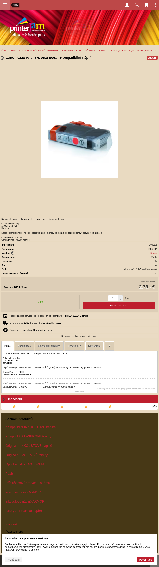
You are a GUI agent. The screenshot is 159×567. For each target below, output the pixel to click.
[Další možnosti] (155, 5)
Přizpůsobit (13, 559)
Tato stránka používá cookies (26, 538)
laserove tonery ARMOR (23, 492)
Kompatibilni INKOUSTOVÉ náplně (30, 427)
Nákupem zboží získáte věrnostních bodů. (31, 330)
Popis (7, 346)
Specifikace (24, 346)
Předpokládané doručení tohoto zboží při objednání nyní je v (49, 316)
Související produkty (49, 346)
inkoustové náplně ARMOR (24, 501)
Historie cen (74, 346)
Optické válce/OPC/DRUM (24, 464)
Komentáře (94, 346)
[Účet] (127, 5)
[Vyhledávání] (137, 5)
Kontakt (11, 524)
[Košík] (146, 5)
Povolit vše (145, 559)
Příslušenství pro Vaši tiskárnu (27, 483)
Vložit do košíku (118, 305)
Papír (9, 473)
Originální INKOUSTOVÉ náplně (28, 445)
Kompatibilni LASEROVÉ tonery (28, 436)
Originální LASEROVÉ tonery (26, 455)
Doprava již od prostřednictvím (35, 323)
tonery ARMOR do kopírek (24, 510)
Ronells (153, 253)
